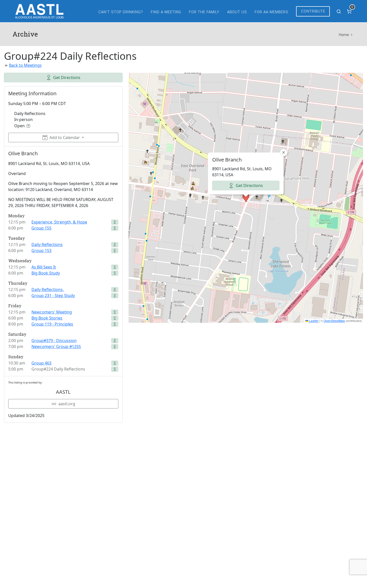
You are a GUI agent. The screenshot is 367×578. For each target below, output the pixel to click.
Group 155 (41, 228)
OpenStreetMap (334, 320)
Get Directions (66, 77)
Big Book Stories (46, 318)
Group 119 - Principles (52, 324)
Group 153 (41, 250)
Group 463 (41, 363)
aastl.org (66, 403)
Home (344, 34)
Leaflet (313, 320)
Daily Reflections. (47, 289)
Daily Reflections (47, 244)
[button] (246, 197)
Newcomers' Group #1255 (56, 346)
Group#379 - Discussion (54, 340)
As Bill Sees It (43, 267)
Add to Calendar (64, 137)
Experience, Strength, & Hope (59, 222)
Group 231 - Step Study (53, 295)
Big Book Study (45, 273)
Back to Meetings (25, 65)
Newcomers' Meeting (51, 312)
